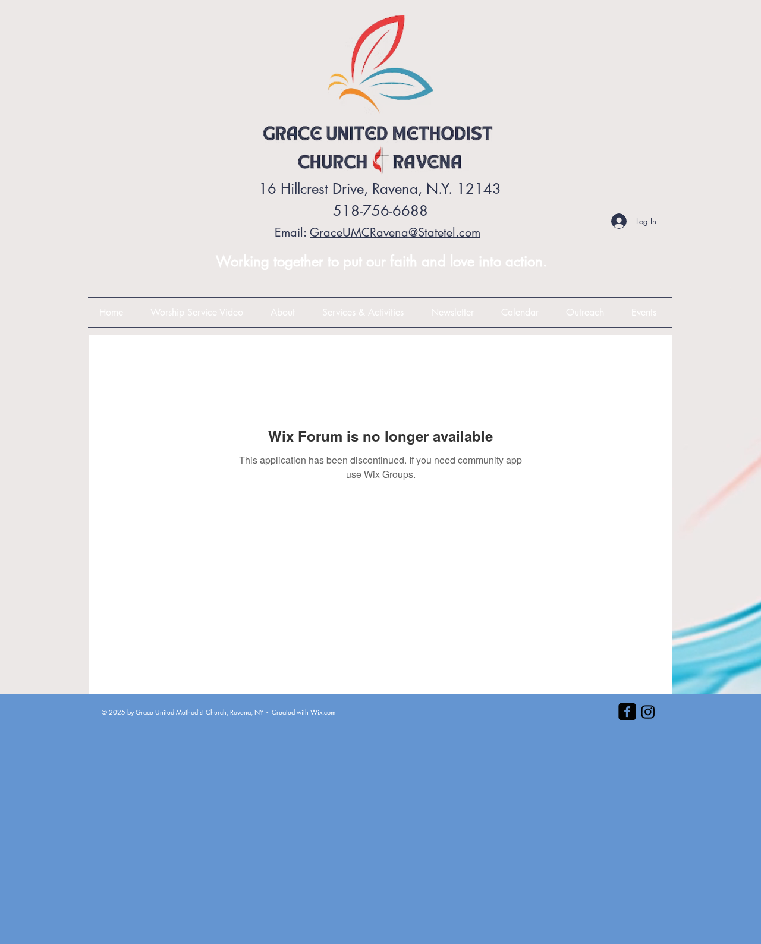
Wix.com (322, 711)
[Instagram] (648, 711)
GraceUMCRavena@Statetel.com (395, 232)
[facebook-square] (627, 711)
